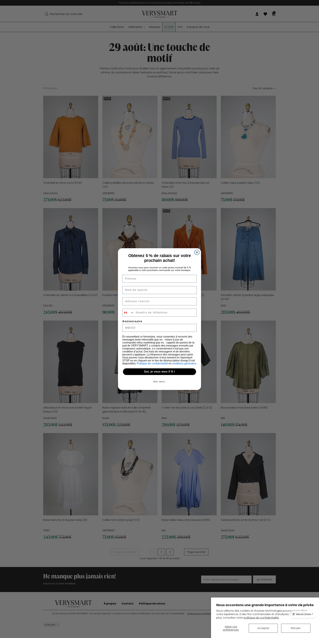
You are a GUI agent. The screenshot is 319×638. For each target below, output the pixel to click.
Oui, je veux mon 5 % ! (159, 371)
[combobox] (128, 312)
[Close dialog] (196, 252)
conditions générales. (184, 363)
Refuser (296, 628)
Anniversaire (132, 321)
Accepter (263, 628)
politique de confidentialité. (261, 618)
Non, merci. (160, 381)
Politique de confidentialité (153, 363)
